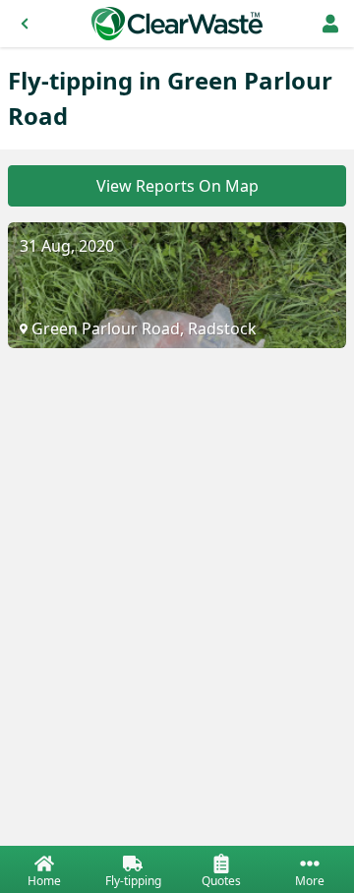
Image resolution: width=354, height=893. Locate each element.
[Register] (330, 23)
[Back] (24, 23)
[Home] (177, 23)
